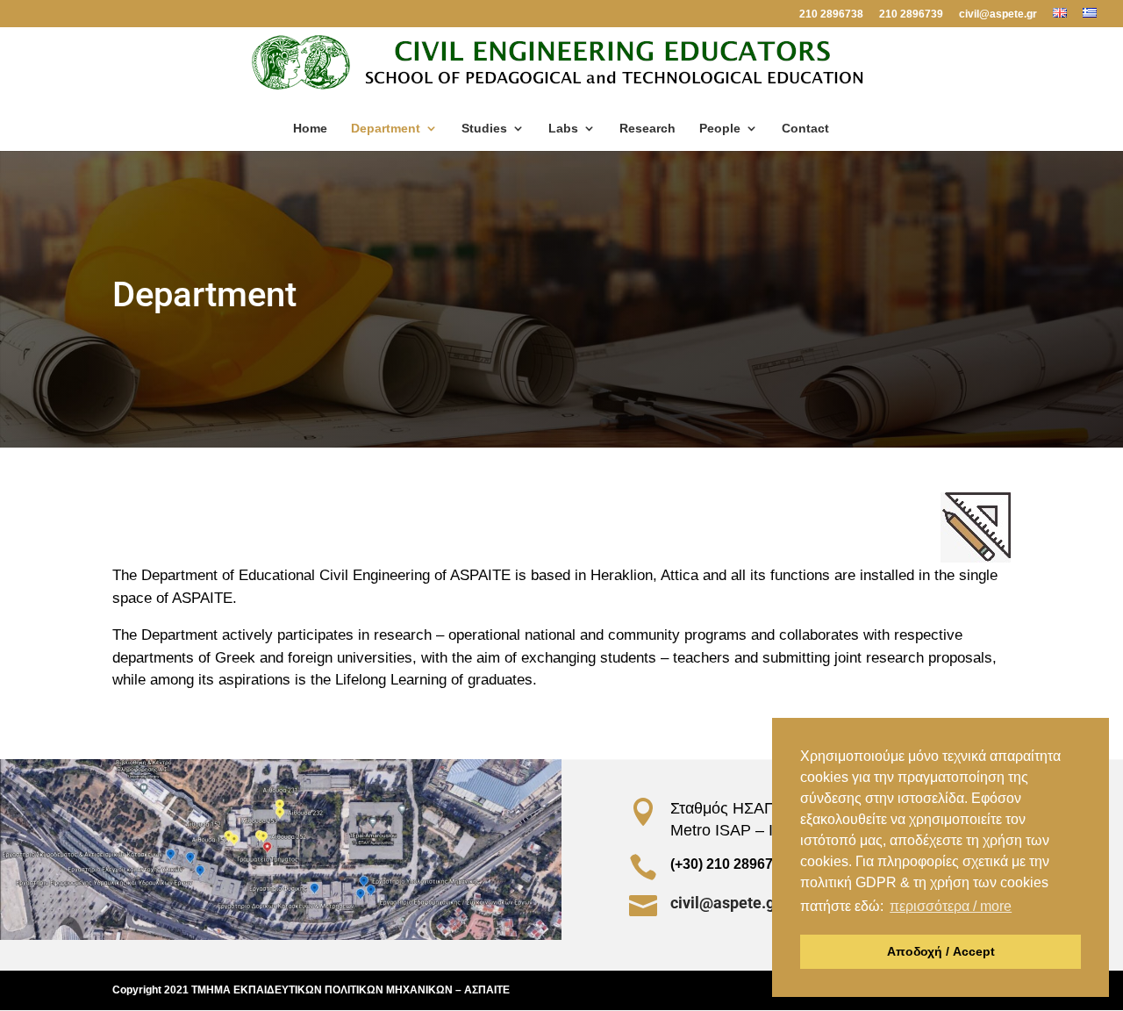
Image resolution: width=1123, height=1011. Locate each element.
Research (647, 128)
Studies (484, 128)
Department (385, 128)
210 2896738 (831, 14)
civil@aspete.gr (998, 14)
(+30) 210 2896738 (729, 864)
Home (310, 128)
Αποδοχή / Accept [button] (941, 951)
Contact (805, 128)
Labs (563, 128)
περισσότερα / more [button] (951, 906)
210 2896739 (911, 14)
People (719, 128)
